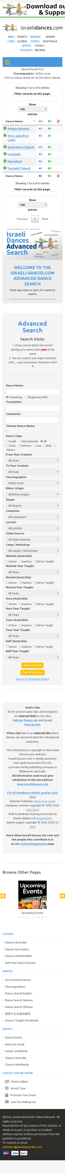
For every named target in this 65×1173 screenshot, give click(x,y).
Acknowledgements (33, 843)
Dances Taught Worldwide (21, 1020)
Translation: (14, 401)
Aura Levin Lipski (44, 801)
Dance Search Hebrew (19, 1000)
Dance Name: (15, 385)
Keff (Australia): (16, 641)
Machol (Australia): (18, 577)
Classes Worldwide (17, 1064)
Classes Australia (15, 942)
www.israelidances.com (32, 784)
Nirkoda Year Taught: (20, 565)
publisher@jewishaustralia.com (22, 1146)
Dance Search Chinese (19, 1006)
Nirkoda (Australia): (19, 555)
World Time (17, 1088)
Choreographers (15, 986)
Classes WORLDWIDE (18, 955)
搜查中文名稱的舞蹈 (17, 1013)
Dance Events (13, 1037)
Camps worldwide (16, 1051)
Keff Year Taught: (17, 651)
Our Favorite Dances (18, 979)
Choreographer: (16, 477)
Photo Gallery (18, 1081)
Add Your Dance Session (20, 962)
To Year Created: (17, 465)
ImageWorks (44, 818)
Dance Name (14, 121)
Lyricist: (11, 522)
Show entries (32, 109)
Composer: (13, 510)
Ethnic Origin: (15, 488)
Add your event (14, 1044)
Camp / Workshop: (18, 544)
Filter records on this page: (32, 93)
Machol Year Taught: (20, 587)
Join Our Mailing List (22, 1101)
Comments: (13, 413)
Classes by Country (17, 949)
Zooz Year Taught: (18, 629)
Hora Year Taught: (18, 608)
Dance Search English (18, 993)
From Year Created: (19, 454)
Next (45, 218)
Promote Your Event (22, 1095)
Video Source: (15, 533)
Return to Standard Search (32, 679)
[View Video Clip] (49, 128)
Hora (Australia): (17, 598)
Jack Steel (32, 809)
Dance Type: (14, 435)
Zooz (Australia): (17, 619)
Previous (22, 218)
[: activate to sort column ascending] (40, 121)
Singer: (10, 499)
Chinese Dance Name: (20, 425)
